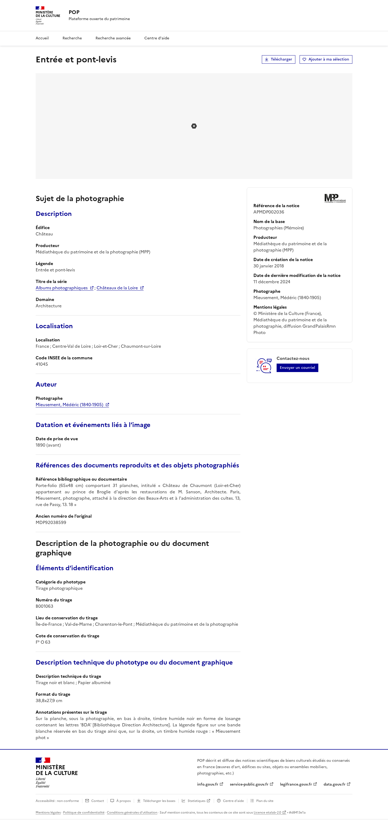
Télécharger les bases (159, 801)
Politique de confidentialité (84, 812)
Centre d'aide (156, 38)
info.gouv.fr (207, 784)
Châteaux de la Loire (117, 288)
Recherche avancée (113, 38)
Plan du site (264, 801)
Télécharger (281, 59)
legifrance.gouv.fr (296, 784)
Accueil (42, 38)
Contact (97, 801)
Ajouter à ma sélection (329, 59)
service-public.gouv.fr (249, 784)
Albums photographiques (62, 288)
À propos (123, 801)
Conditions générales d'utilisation (132, 812)
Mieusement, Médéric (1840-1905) (69, 404)
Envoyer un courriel (297, 367)
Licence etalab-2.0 (267, 812)
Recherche (72, 38)
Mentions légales (48, 812)
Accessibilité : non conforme (57, 801)
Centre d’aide (233, 801)
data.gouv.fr (335, 784)
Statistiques (196, 801)
